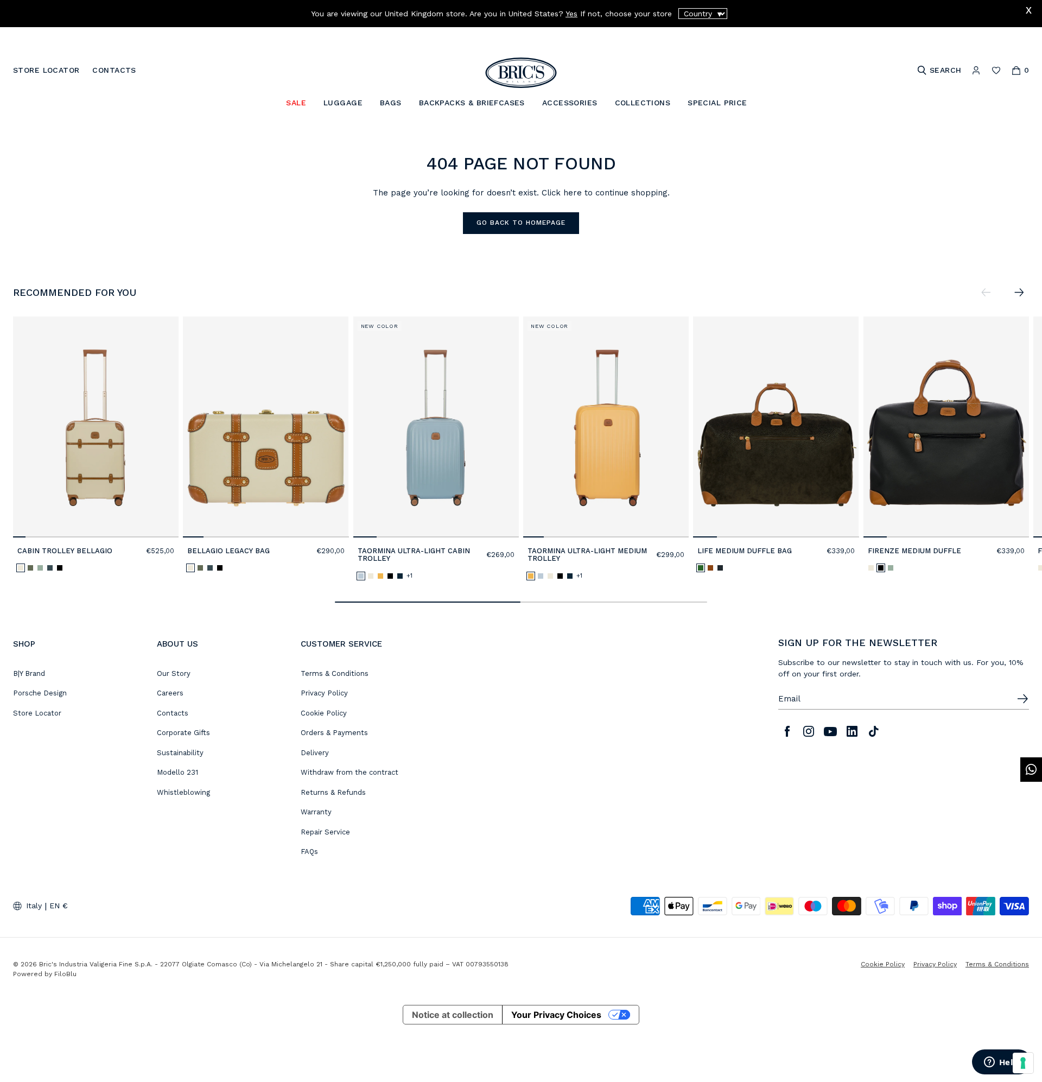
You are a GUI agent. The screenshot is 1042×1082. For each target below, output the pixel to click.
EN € (58, 905)
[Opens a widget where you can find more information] (1001, 1063)
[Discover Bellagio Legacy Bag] (265, 427)
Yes (571, 13)
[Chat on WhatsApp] (1031, 769)
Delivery (315, 753)
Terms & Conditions (334, 673)
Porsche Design (40, 693)
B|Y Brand (29, 673)
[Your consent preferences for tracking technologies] (1023, 1063)
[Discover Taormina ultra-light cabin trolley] (436, 427)
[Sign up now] (1022, 698)
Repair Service (325, 832)
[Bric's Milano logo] (521, 73)
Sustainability (180, 753)
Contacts (172, 713)
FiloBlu (65, 974)
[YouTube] (830, 731)
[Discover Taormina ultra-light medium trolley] (606, 427)
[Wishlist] (996, 70)
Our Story (173, 673)
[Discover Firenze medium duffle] (946, 427)
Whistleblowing (183, 792)
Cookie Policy (324, 713)
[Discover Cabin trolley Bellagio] (96, 427)
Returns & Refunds (333, 792)
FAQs (309, 851)
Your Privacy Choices (556, 1014)
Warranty (316, 812)
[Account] (976, 70)
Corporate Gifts (183, 733)
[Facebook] (787, 731)
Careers (170, 693)
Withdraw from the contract (349, 772)
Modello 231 (177, 772)
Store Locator (37, 713)
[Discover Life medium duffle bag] (776, 427)
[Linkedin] (852, 731)
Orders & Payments (334, 733)
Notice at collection (452, 1014)
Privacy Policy (324, 693)
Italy (34, 905)
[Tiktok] (873, 731)
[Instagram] (808, 731)
